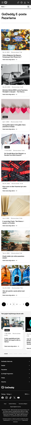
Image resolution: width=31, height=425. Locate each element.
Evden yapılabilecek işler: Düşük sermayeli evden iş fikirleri (12, 340)
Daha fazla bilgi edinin (10, 346)
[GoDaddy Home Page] (7, 387)
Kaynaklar (4, 369)
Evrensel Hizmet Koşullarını (16, 420)
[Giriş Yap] (24, 2)
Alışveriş (3, 381)
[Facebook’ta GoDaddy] (2, 398)
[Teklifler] (18, 2)
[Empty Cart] (28, 2)
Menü (2, 6)
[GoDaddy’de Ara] (28, 6)
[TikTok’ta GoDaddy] (10, 398)
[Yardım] (21, 2)
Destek (3, 365)
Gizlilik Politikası (12, 403)
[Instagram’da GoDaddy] (6, 398)
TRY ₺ (26, 394)
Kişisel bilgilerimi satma (15, 406)
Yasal (5, 403)
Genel (5, 47)
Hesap (3, 377)
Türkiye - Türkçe (5, 394)
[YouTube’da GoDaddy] (18, 398)
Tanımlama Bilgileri (23, 403)
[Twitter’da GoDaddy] (14, 398)
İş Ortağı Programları (7, 373)
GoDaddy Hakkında (6, 361)
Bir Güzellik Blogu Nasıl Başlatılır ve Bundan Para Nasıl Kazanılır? (15, 154)
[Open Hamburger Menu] (2, 2)
